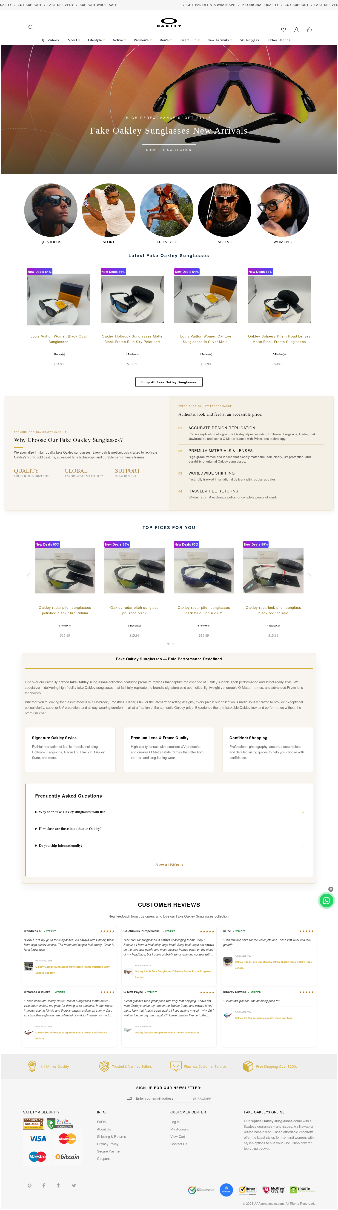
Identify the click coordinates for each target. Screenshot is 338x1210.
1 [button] (168, 645)
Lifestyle (167, 242)
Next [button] (309, 576)
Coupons (104, 1158)
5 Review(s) (279, 354)
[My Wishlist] (283, 29)
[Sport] (108, 210)
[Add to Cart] (83, 324)
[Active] (224, 210)
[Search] (30, 28)
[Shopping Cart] (309, 29)
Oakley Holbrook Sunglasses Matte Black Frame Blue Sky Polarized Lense (132, 341)
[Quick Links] (296, 29)
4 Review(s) (273, 625)
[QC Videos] (50, 210)
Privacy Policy (108, 1143)
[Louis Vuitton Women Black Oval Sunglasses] (58, 299)
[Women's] (282, 210)
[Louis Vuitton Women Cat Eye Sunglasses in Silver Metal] (205, 299)
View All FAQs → (169, 864)
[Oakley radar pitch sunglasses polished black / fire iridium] (65, 571)
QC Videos (50, 242)
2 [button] (173, 645)
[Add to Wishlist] (70, 324)
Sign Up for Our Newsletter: (169, 1087)
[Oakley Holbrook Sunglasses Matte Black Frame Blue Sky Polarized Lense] (132, 299)
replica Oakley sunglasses (271, 1120)
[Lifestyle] (166, 210)
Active (225, 242)
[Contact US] (326, 900)
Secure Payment (109, 1151)
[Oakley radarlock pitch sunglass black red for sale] (273, 571)
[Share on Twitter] (74, 1185)
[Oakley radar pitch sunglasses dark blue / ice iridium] (204, 571)
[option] (65, 590)
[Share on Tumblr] (59, 1185)
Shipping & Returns (111, 1136)
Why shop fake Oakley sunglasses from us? (72, 811)
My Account (179, 1129)
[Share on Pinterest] (30, 1185)
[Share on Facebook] (44, 1185)
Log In (175, 1121)
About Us (104, 1129)
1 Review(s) (58, 354)
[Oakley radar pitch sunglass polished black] (134, 571)
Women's (282, 242)
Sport (109, 242)
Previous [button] (28, 576)
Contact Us (178, 1143)
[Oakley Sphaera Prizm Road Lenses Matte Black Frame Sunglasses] (279, 299)
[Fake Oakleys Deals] (169, 21)
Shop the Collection (169, 150)
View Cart (177, 1136)
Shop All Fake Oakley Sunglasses (169, 382)
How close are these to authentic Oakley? (70, 828)
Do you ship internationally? (61, 845)
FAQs (101, 1121)
